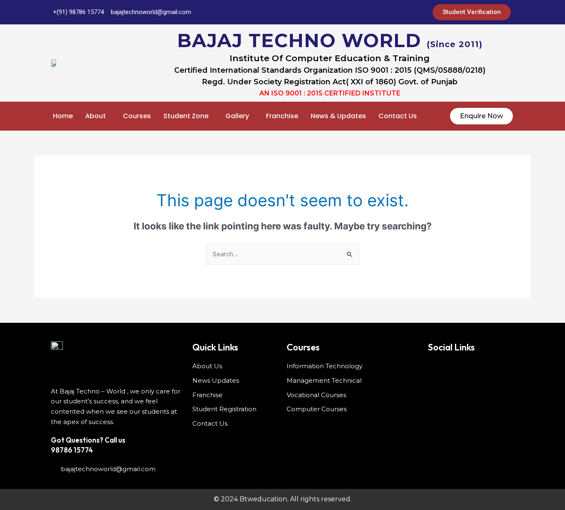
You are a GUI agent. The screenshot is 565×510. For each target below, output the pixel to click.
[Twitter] (358, 12)
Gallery (237, 116)
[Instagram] (408, 12)
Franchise (282, 116)
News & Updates (338, 116)
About (95, 116)
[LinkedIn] (375, 12)
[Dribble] (391, 12)
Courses (137, 116)
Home (63, 116)
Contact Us (397, 116)
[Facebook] (341, 12)
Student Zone (185, 116)
